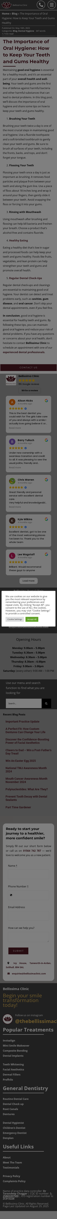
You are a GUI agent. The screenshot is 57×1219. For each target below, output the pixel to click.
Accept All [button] (31, 619)
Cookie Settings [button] (14, 619)
